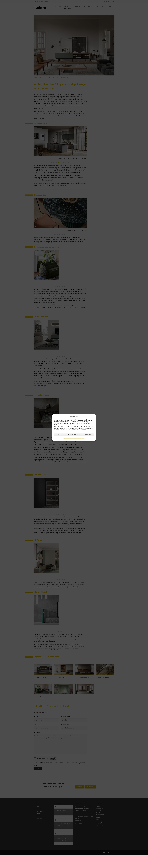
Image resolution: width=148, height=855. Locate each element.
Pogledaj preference (74, 434)
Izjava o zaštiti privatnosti (75, 438)
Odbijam (60, 434)
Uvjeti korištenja (67, 438)
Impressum (82, 438)
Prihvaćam (88, 434)
